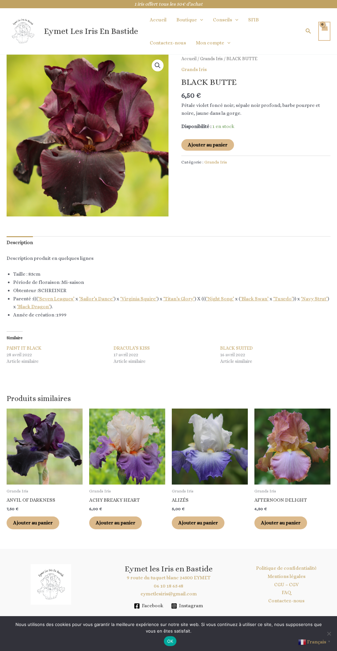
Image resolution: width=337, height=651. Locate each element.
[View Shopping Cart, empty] (324, 31)
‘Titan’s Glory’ (178, 299)
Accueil (158, 20)
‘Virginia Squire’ (138, 299)
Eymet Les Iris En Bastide (91, 31)
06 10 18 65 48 (168, 586)
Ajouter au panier (207, 145)
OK (170, 641)
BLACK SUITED (236, 348)
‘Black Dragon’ (33, 307)
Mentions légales (286, 576)
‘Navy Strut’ (314, 299)
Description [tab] (20, 242)
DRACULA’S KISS (132, 348)
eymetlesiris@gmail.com (169, 594)
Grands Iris (211, 58)
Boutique (186, 20)
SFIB (253, 20)
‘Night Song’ (220, 299)
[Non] (328, 633)
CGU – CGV (286, 585)
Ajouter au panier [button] (33, 523)
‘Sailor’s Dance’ (96, 299)
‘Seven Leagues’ (56, 299)
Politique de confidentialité (286, 568)
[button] (200, 19)
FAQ (286, 592)
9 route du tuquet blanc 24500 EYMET (169, 578)
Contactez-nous (168, 43)
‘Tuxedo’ (283, 299)
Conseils (222, 20)
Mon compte (210, 43)
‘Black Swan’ (254, 299)
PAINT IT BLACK (24, 348)
